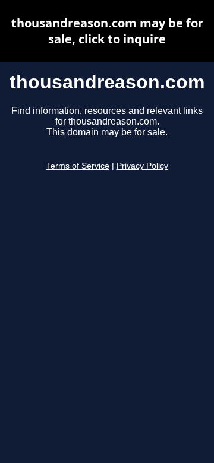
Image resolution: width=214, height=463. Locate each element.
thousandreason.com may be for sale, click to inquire (107, 31)
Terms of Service (77, 165)
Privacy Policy (142, 165)
